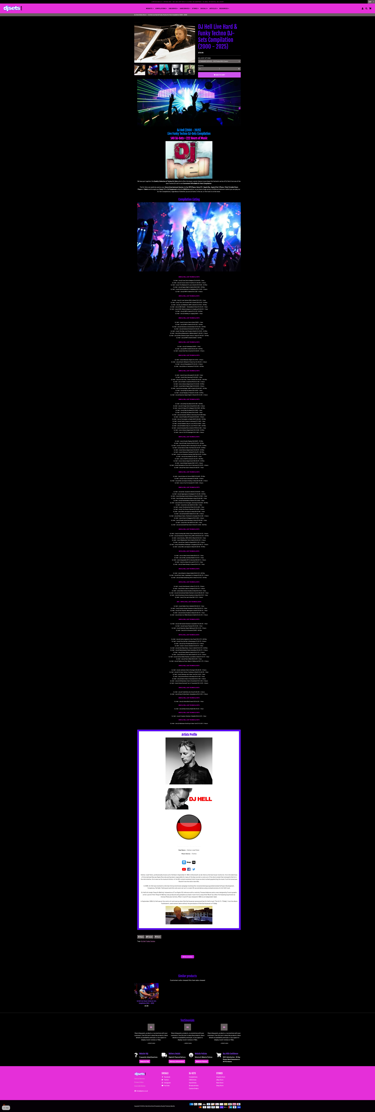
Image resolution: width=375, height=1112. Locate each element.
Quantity (201, 65)
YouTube (167, 1085)
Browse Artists (193, 1085)
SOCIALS (203, 8)
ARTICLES (213, 8)
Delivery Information (177, 1061)
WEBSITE (149, 8)
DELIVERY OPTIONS (204, 58)
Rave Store (219, 1083)
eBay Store (219, 1080)
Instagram (167, 1083)
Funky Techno (150, 941)
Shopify (163, 1106)
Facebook (167, 1077)
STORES (195, 8)
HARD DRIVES (184, 8)
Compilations (193, 1077)
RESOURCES (223, 8)
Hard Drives (192, 1083)
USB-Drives (192, 1080)
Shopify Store (220, 1077)
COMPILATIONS (160, 8)
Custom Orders (193, 1088)
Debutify (173, 1106)
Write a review (187, 957)
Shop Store (219, 1085)
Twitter (166, 1080)
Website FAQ (144, 1061)
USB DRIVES (173, 8)
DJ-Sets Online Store (140, 14)
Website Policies (201, 1061)
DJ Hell (143, 941)
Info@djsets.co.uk (142, 1091)
